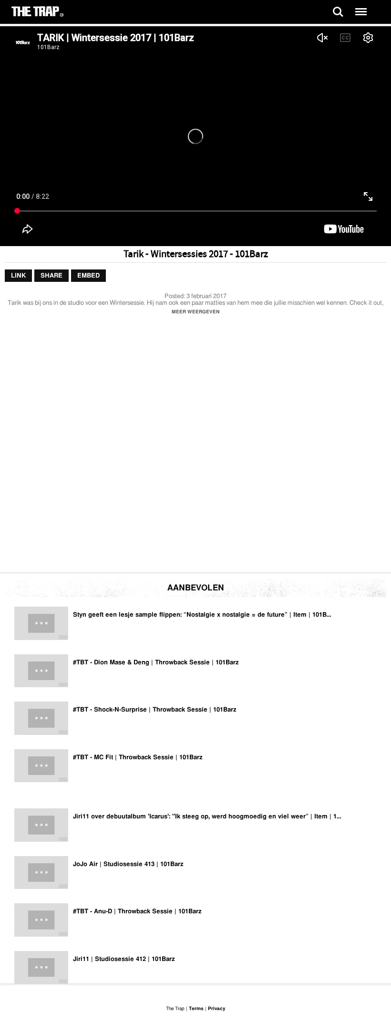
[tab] (18, 275)
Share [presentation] (51, 275)
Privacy (216, 1008)
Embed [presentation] (88, 275)
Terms (196, 1008)
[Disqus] (195, 446)
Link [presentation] (18, 275)
